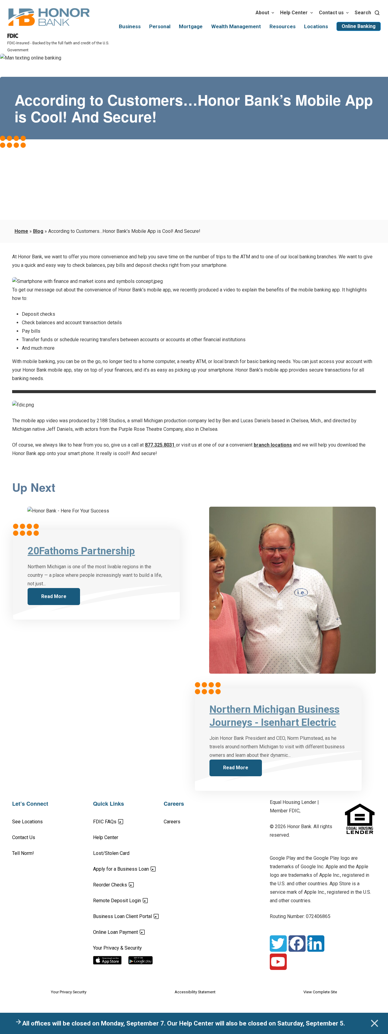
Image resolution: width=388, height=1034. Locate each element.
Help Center (294, 12)
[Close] (374, 1023)
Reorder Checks (128, 885)
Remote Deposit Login (128, 900)
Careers (172, 822)
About (262, 12)
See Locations (27, 822)
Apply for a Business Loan (128, 869)
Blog (38, 231)
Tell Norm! (23, 853)
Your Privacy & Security (117, 948)
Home (21, 231)
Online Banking (359, 26)
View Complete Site (320, 992)
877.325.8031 (160, 445)
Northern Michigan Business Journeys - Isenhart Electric (274, 715)
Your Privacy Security (68, 992)
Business (130, 26)
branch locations (273, 445)
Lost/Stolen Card (111, 853)
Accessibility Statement (195, 992)
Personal (159, 26)
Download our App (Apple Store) (111, 960)
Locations (316, 26)
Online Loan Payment (128, 932)
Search (363, 12)
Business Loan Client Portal (128, 916)
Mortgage (190, 26)
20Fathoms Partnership (81, 551)
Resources (282, 26)
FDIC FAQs (126, 821)
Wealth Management (236, 26)
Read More (53, 596)
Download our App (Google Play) (146, 960)
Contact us (331, 12)
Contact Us (23, 837)
